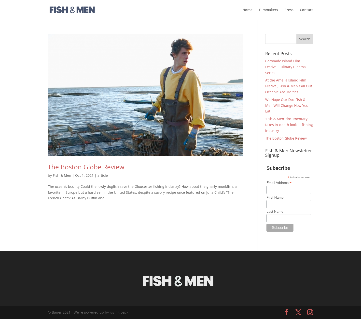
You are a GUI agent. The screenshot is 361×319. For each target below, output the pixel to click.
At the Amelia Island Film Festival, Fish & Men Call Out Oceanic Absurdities (288, 86)
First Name (275, 197)
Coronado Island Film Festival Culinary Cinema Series (285, 67)
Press (288, 10)
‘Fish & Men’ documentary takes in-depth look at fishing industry (289, 124)
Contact (306, 10)
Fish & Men (62, 175)
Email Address (279, 182)
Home (247, 10)
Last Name (274, 211)
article (102, 175)
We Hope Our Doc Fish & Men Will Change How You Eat (286, 105)
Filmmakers (268, 10)
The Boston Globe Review (86, 166)
